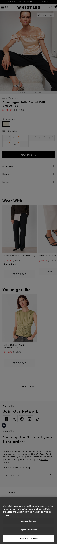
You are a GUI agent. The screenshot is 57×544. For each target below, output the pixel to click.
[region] (28, 520)
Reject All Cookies (28, 529)
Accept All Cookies (28, 538)
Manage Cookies (28, 520)
